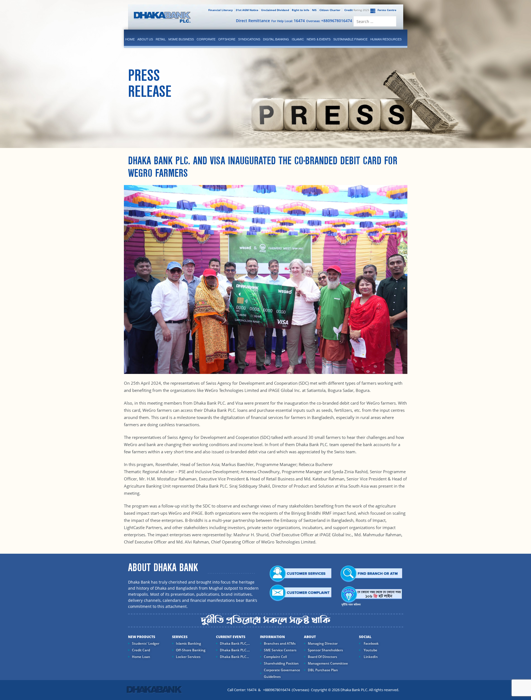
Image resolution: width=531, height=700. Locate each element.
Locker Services (188, 656)
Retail (161, 39)
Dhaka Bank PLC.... (235, 650)
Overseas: (329, 20)
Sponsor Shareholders (325, 650)
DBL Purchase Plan (323, 670)
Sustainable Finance (350, 39)
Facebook (371, 643)
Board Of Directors (322, 656)
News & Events (318, 39)
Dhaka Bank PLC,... (235, 643)
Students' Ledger (145, 643)
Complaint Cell (275, 656)
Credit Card (141, 650)
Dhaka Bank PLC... (234, 656)
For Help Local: (288, 20)
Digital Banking (276, 39)
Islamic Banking (188, 643)
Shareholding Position (281, 663)
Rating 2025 (356, 10)
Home (130, 39)
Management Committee (328, 663)
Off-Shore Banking (190, 650)
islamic (298, 39)
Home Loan (141, 656)
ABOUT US (145, 39)
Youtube (370, 650)
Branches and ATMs (280, 643)
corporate (206, 39)
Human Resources (386, 39)
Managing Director (323, 643)
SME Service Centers (280, 650)
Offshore (226, 39)
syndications (249, 39)
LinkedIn (370, 656)
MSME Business (181, 39)
